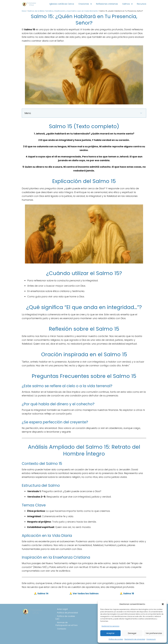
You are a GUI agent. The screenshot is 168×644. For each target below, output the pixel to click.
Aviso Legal (62, 609)
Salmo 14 (42, 593)
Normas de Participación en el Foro (67, 624)
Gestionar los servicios (110, 626)
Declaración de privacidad (134, 639)
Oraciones (83, 3)
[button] (162, 604)
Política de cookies (116, 639)
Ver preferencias (154, 633)
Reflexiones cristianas (107, 3)
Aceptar (110, 633)
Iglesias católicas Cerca (61, 3)
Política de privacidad (67, 612)
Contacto (61, 628)
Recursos (141, 3)
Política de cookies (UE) (65, 617)
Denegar (132, 633)
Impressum (151, 639)
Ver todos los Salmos (85, 593)
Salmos (126, 3)
